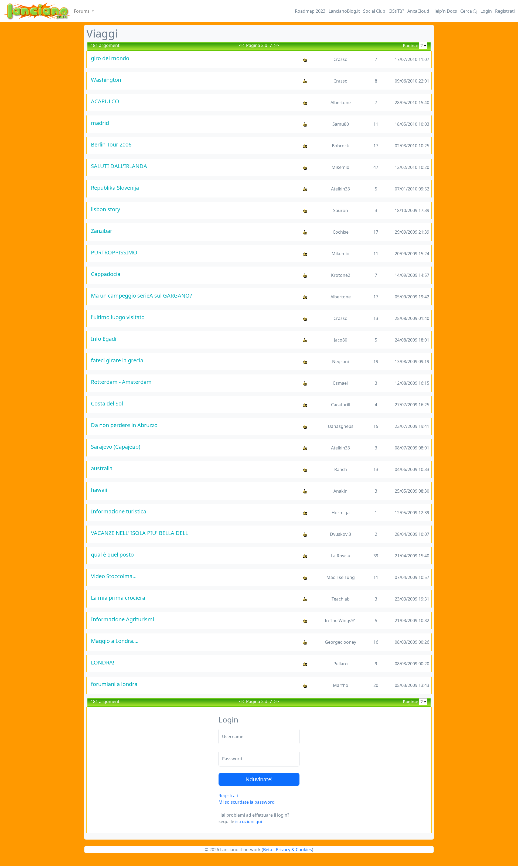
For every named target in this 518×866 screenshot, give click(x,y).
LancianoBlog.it (344, 11)
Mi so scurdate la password (247, 802)
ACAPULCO (105, 101)
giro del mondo (110, 58)
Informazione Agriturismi (122, 619)
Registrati (505, 11)
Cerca (466, 11)
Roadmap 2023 (310, 11)
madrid (100, 123)
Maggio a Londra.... (114, 641)
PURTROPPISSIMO (114, 252)
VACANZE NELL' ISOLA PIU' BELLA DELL (139, 533)
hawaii (99, 489)
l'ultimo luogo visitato (118, 317)
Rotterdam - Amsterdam (121, 382)
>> (276, 45)
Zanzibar (101, 230)
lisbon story (105, 209)
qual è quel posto (112, 554)
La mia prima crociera (118, 597)
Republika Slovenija (115, 187)
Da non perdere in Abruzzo (124, 425)
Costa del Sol (107, 403)
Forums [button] (82, 11)
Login (486, 11)
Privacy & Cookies (294, 850)
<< (241, 45)
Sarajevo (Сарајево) (115, 446)
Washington (106, 79)
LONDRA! (102, 662)
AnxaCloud (418, 11)
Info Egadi (103, 338)
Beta (267, 850)
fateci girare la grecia (117, 360)
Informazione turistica (118, 511)
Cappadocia (105, 274)
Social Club (374, 11)
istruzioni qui (248, 821)
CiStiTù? (396, 11)
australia (102, 468)
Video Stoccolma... (114, 576)
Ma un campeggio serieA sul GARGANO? (141, 295)
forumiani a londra (114, 684)
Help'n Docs (444, 11)
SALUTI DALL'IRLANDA (119, 166)
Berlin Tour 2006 (111, 144)
